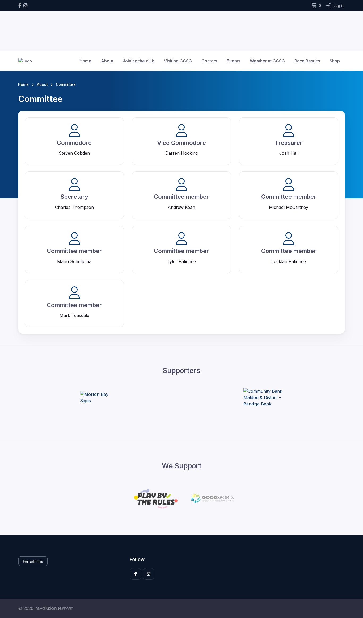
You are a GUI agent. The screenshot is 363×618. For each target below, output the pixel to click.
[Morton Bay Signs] (100, 397)
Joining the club (138, 61)
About (107, 61)
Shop (335, 61)
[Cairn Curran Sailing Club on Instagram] (25, 5)
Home (85, 61)
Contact (209, 61)
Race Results (307, 61)
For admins (33, 561)
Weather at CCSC (267, 61)
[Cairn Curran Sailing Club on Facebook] (19, 5)
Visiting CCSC (178, 61)
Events (233, 61)
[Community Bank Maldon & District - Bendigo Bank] (263, 397)
